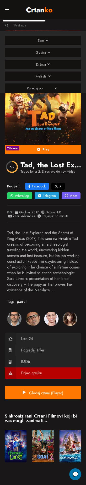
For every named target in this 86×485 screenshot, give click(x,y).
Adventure (28, 216)
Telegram (49, 195)
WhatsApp (22, 195)
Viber (73, 195)
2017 (35, 212)
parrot (22, 301)
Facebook (39, 186)
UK (59, 212)
